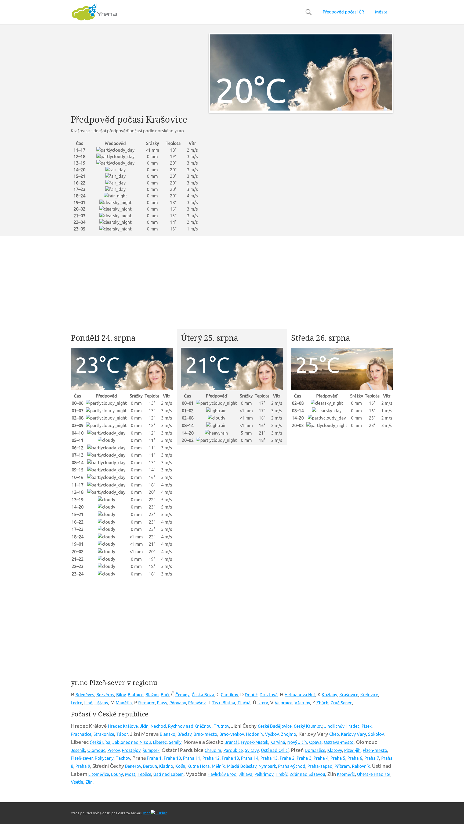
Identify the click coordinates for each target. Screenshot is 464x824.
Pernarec (146, 702)
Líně (88, 702)
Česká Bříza (203, 694)
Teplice (144, 774)
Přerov (113, 750)
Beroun (150, 766)
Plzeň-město (375, 750)
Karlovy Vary (353, 734)
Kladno (166, 766)
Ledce (76, 702)
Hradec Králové (123, 726)
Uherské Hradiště (373, 774)
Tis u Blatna (223, 702)
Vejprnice (283, 702)
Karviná (277, 742)
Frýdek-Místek (254, 742)
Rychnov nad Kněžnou (190, 726)
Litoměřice (98, 774)
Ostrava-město (339, 742)
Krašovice (348, 694)
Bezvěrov (105, 694)
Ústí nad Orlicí (275, 750)
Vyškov (272, 734)
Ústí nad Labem (168, 774)
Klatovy (334, 750)
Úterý (263, 702)
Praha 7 (371, 758)
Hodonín (254, 734)
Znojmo (288, 734)
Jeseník (78, 750)
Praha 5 (338, 758)
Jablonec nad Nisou (132, 742)
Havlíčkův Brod (222, 774)
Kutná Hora (198, 766)
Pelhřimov (264, 774)
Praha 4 (321, 758)
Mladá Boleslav (241, 766)
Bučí (165, 694)
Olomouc (96, 750)
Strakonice (103, 734)
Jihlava (245, 774)
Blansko (167, 734)
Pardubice (233, 750)
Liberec (160, 742)
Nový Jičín (297, 742)
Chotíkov (229, 694)
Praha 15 (269, 758)
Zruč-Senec (341, 702)
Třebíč (282, 774)
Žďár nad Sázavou (307, 774)
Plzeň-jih (352, 750)
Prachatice (81, 734)
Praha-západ (319, 766)
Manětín (124, 702)
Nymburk (267, 766)
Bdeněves (84, 694)
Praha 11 (191, 758)
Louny (117, 774)
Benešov (133, 766)
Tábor (122, 734)
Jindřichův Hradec (342, 726)
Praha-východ (291, 766)
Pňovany (177, 702)
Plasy (162, 702)
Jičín (144, 726)
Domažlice (315, 750)
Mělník (218, 766)
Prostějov (131, 750)
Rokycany (104, 758)
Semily (175, 742)
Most (130, 774)
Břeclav (184, 734)
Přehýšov (196, 702)
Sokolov (376, 734)
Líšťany (101, 702)
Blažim (152, 694)
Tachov (123, 758)
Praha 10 (172, 758)
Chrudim (213, 750)
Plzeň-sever (82, 758)
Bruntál (231, 742)
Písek (367, 726)
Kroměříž (346, 774)
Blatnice (135, 694)
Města (381, 11)
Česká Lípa (100, 742)
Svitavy (252, 750)
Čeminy (182, 694)
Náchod (158, 726)
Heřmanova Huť (300, 694)
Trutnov (221, 726)
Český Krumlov (308, 726)
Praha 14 (249, 758)
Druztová (269, 694)
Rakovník (361, 766)
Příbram (342, 766)
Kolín (180, 766)
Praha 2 (287, 758)
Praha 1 (154, 758)
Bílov (121, 694)
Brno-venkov (231, 734)
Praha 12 (211, 758)
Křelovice (369, 694)
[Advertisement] (136, 71)
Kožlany (329, 694)
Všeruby (302, 702)
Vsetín (77, 782)
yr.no (147, 813)
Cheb (334, 734)
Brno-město (205, 734)
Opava (315, 742)
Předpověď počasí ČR (343, 11)
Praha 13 (230, 758)
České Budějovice (275, 726)
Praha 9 (82, 766)
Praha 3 (304, 758)
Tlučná (244, 702)
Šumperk (151, 750)
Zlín (89, 782)
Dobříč (251, 694)
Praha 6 (354, 758)
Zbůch (322, 702)
